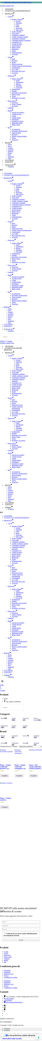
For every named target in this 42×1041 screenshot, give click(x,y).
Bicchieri (14, 61)
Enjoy (10, 146)
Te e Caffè (15, 69)
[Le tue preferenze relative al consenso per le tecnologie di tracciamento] (38, 1037)
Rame (17, 26)
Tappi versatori (16, 133)
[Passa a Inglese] (11, 166)
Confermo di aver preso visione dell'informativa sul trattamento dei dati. (20, 934)
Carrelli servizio (16, 114)
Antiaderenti (19, 82)
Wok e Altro (19, 30)
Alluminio (19, 23)
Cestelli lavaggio (17, 44)
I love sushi (15, 33)
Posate (14, 62)
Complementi (16, 67)
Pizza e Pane (12, 101)
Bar (9, 127)
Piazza (10, 153)
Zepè (9, 158)
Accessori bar (16, 129)
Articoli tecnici (16, 45)
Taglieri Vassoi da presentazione (21, 66)
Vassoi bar (15, 140)
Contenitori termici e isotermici (21, 40)
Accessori (15, 54)
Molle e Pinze (16, 47)
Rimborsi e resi (8, 974)
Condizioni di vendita (10, 977)
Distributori (15, 119)
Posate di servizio (17, 64)
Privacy (6, 975)
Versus (14, 138)
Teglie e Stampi (16, 79)
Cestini (14, 116)
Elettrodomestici (17, 52)
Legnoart (10, 150)
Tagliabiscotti (16, 89)
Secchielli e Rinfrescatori (19, 131)
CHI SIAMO (9, 9)
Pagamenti (7, 970)
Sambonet (11, 157)
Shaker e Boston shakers (19, 136)
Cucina (10, 16)
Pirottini (14, 91)
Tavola (10, 57)
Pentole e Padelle (17, 19)
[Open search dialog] (2, 682)
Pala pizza (15, 102)
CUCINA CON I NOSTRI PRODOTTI (17, 11)
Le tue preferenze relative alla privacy (22, 1035)
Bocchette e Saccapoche (19, 93)
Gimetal (10, 148)
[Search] (20, 336)
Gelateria (10, 108)
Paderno (10, 151)
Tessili (14, 51)
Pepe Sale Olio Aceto (18, 71)
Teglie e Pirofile (16, 31)
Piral (9, 155)
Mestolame (15, 49)
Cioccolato (19, 87)
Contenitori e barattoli (18, 38)
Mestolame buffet (17, 123)
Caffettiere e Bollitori (18, 35)
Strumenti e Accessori (18, 98)
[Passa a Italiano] (7, 1028)
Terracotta (19, 28)
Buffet (10, 111)
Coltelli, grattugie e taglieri (20, 37)
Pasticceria (11, 76)
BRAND (8, 143)
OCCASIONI (9, 160)
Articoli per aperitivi (18, 112)
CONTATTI (9, 162)
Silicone (18, 84)
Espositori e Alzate (17, 121)
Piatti (13, 59)
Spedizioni (7, 972)
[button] (21, 170)
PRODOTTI (9, 13)
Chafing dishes (16, 118)
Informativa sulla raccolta (12, 1039)
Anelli (17, 80)
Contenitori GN (16, 42)
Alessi (10, 144)
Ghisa (17, 24)
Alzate (14, 96)
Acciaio (18, 21)
